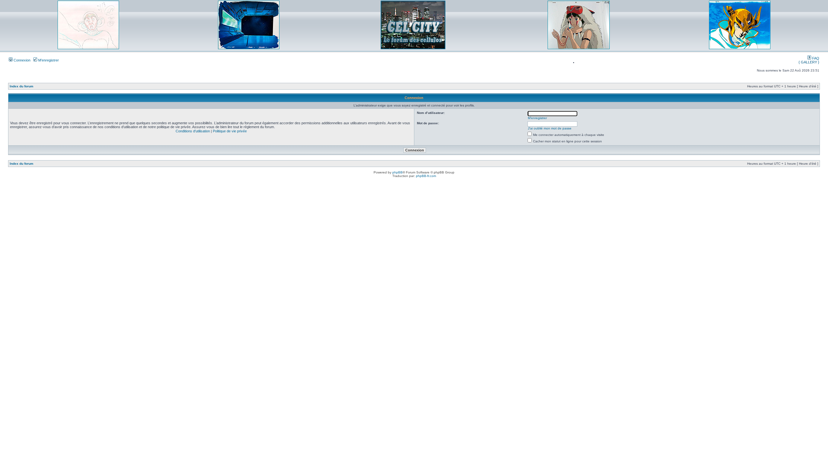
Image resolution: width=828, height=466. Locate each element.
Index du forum (21, 86)
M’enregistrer (48, 60)
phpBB (397, 172)
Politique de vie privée (230, 131)
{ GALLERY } (809, 62)
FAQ (815, 58)
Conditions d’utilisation (193, 131)
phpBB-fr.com (426, 176)
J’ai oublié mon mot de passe (550, 128)
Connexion (21, 60)
